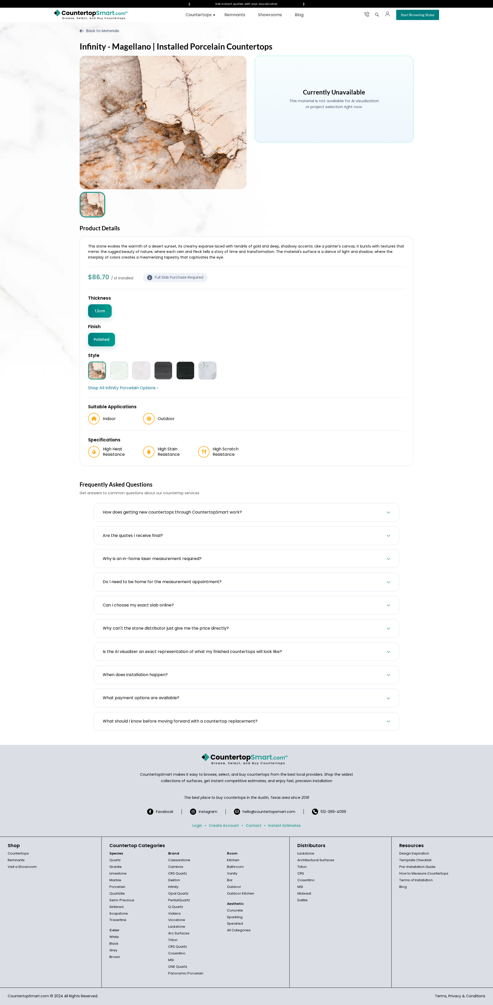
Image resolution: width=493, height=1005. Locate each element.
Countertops (199, 15)
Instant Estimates (284, 825)
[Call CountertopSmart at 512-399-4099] (367, 14)
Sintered (116, 906)
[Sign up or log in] (387, 14)
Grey (113, 950)
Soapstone (118, 913)
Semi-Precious (121, 900)
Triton (172, 939)
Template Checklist (415, 860)
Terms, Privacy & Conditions (460, 996)
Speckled (235, 923)
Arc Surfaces (178, 933)
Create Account (224, 825)
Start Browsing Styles (417, 15)
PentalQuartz (179, 900)
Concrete (235, 910)
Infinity (173, 886)
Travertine (117, 919)
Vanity (232, 873)
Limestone (118, 873)
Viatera (174, 913)
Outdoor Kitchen (240, 893)
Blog (299, 15)
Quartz (115, 860)
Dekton (174, 880)
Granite (115, 866)
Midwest (304, 893)
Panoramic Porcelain (185, 973)
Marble (115, 880)
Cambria (175, 866)
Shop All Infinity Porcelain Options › (123, 388)
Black (113, 943)
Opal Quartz (178, 893)
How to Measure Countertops (423, 873)
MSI (171, 959)
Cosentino (176, 953)
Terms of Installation (416, 880)
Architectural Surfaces (315, 860)
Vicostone (176, 919)
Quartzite (117, 893)
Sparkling (235, 917)
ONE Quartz (177, 966)
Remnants (234, 15)
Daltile (302, 900)
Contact (253, 825)
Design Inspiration (414, 853)
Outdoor (234, 886)
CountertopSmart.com (28, 996)
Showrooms (270, 15)
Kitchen (233, 860)
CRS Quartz (177, 873)
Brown (114, 956)
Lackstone (176, 926)
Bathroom (235, 866)
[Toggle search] (377, 15)
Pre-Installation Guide (417, 866)
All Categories (239, 930)
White (114, 936)
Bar (230, 880)
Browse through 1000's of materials (241, 4)
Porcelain (117, 886)
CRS (300, 873)
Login (197, 825)
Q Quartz (175, 906)
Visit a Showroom (22, 866)
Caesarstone (179, 860)
